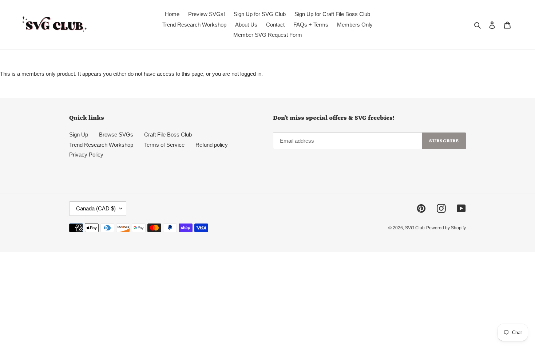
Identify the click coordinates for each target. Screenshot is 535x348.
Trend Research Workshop (101, 145)
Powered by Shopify (446, 227)
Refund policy (211, 145)
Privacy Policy (86, 154)
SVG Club (415, 227)
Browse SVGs (116, 134)
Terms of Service (164, 145)
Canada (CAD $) (96, 208)
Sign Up (78, 134)
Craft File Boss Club (168, 134)
